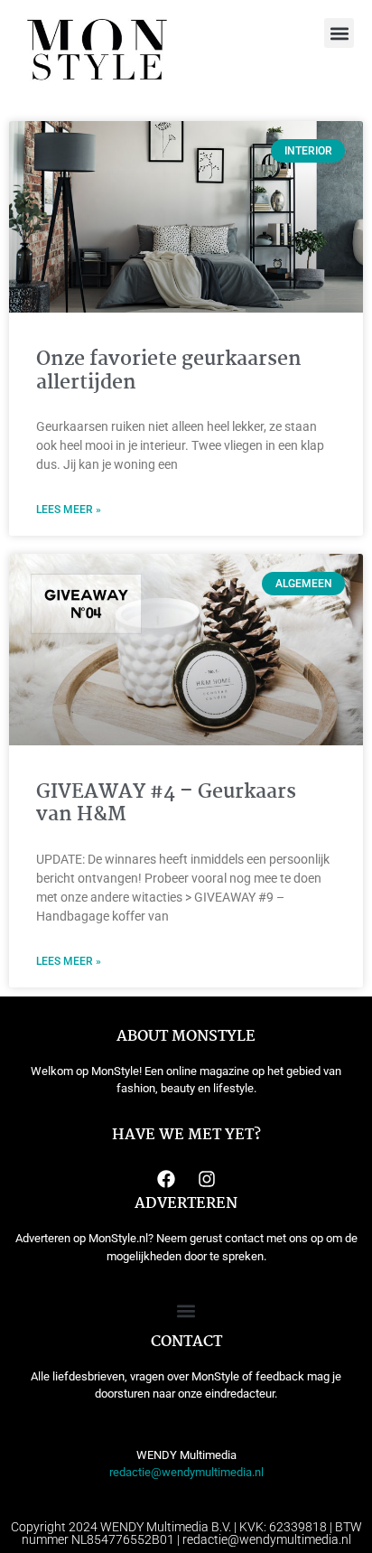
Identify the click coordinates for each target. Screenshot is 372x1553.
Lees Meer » (68, 509)
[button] (339, 33)
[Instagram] (207, 1179)
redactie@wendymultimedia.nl (186, 1472)
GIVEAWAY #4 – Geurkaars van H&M (166, 803)
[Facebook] (166, 1179)
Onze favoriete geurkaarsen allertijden (169, 370)
